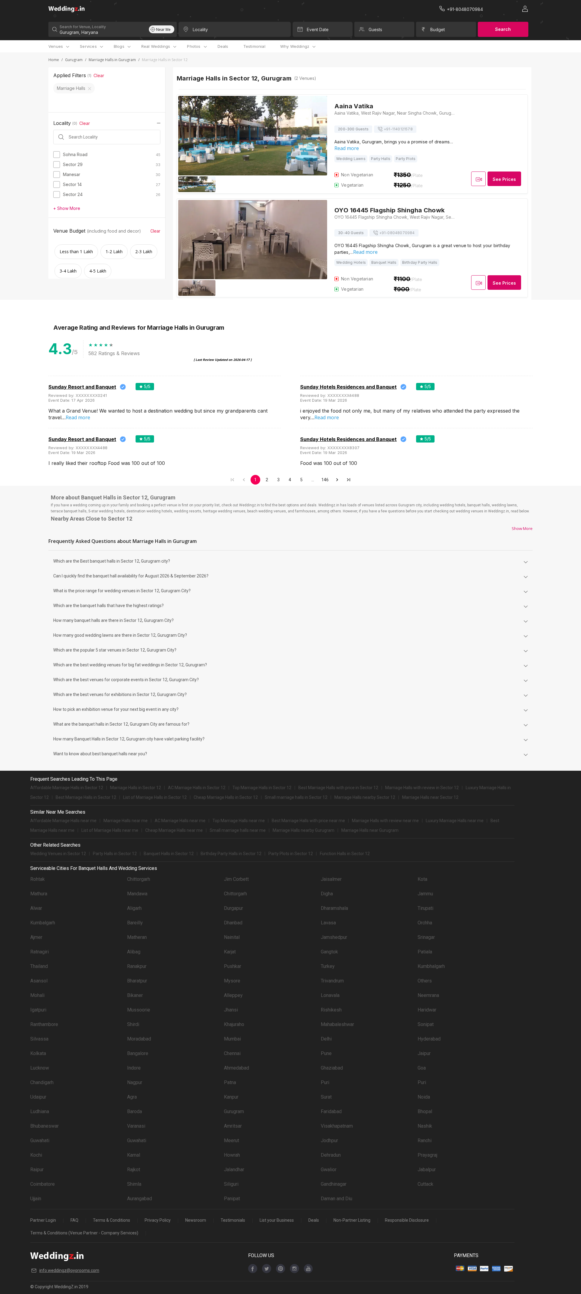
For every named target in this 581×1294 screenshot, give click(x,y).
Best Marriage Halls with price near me (308, 820)
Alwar (36, 908)
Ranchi (425, 1140)
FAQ (74, 1220)
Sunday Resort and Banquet (82, 387)
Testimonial (254, 46)
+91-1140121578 (398, 129)
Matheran (137, 937)
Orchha (425, 923)
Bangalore (137, 1053)
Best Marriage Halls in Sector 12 (86, 797)
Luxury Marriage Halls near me (455, 820)
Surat (326, 1097)
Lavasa (328, 923)
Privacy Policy (158, 1220)
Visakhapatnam (337, 1126)
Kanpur (231, 1097)
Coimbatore (42, 1184)
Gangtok (329, 952)
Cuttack (425, 1184)
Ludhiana (39, 1111)
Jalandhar (234, 1169)
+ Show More (66, 208)
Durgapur (233, 908)
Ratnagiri (39, 952)
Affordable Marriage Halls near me (63, 820)
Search (503, 29)
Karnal (133, 1155)
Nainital (232, 937)
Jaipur (424, 1053)
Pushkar (232, 966)
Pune (326, 1053)
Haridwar (427, 1010)
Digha (327, 894)
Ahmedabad (236, 1068)
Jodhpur (329, 1140)
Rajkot (133, 1169)
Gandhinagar (333, 1184)
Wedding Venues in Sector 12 (58, 853)
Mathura (38, 894)
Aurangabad (139, 1198)
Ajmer (36, 937)
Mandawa (137, 894)
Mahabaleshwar (337, 1024)
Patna (230, 1082)
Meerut (231, 1140)
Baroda (134, 1111)
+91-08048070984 (397, 232)
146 (325, 479)
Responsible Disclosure (407, 1220)
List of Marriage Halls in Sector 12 (155, 797)
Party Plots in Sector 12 (290, 853)
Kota (422, 879)
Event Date (318, 29)
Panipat (232, 1198)
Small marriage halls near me (238, 830)
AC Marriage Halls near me (180, 820)
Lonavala (330, 995)
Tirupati (425, 908)
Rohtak (37, 879)
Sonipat (426, 1024)
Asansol (39, 981)
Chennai (232, 1053)
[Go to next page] (337, 480)
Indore (134, 1068)
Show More (522, 528)
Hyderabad (429, 1039)
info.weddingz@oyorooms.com (69, 1270)
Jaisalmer (331, 879)
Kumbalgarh (42, 923)
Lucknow (39, 1068)
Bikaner (135, 995)
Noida (424, 1097)
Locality (200, 29)
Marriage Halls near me (125, 820)
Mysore (232, 981)
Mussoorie (138, 1010)
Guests (375, 29)
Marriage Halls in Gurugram (112, 59)
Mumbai (232, 1039)
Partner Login (43, 1220)
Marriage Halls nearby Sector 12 (364, 797)
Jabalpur (427, 1169)
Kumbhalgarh (431, 966)
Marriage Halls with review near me (385, 820)
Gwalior (328, 1169)
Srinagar (426, 937)
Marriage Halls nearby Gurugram (303, 830)
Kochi (36, 1155)
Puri (325, 1082)
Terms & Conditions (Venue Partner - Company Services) (84, 1232)
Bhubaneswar (44, 1126)
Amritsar (233, 1126)
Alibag (133, 952)
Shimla (134, 1184)
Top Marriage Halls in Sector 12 (261, 787)
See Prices (504, 179)
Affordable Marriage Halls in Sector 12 (66, 787)
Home (53, 59)
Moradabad (139, 1039)
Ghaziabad (332, 1068)
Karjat (230, 952)
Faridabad (331, 1111)
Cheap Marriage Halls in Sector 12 (226, 797)
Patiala (425, 952)
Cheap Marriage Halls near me (174, 830)
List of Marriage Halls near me (109, 830)
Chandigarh (42, 1082)
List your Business (277, 1220)
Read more (346, 148)
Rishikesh (331, 1010)
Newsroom (195, 1220)
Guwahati (39, 1140)
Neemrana (428, 995)
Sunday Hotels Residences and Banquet (348, 387)
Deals (223, 46)
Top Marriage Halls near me (238, 820)
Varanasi (136, 1126)
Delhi (326, 1039)
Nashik (425, 1126)
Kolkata (38, 1053)
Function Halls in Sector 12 (345, 853)
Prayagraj (427, 1155)
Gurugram (74, 59)
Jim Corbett (236, 879)
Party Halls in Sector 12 (115, 853)
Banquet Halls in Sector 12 (169, 853)
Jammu (425, 894)
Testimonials (233, 1220)
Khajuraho (234, 1024)
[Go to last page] (348, 480)
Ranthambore (44, 1024)
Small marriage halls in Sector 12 (296, 797)
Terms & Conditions (111, 1220)
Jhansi (231, 1010)
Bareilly (135, 923)
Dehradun (331, 1155)
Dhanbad (233, 923)
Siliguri (231, 1184)
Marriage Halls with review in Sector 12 (422, 787)
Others (425, 981)
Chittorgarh (138, 879)
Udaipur (38, 1097)
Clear (99, 75)
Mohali (37, 995)
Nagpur (134, 1082)
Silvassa (39, 1039)
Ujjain (35, 1198)
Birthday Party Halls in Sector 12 (231, 853)
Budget (437, 29)
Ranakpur (136, 966)
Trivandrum (332, 981)
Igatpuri (38, 1010)
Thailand (39, 966)
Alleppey (233, 995)
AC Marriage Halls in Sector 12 (196, 787)
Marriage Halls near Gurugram (370, 830)
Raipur (37, 1169)
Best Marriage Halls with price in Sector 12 (338, 787)
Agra (132, 1097)
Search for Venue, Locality (83, 27)
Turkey (328, 966)
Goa (422, 1068)
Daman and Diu (336, 1198)
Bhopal (425, 1111)
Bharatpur (137, 981)
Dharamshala (334, 908)
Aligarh (134, 908)
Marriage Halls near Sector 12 (430, 797)
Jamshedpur (334, 937)
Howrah (232, 1155)
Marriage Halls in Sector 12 (135, 787)
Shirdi (133, 1024)
